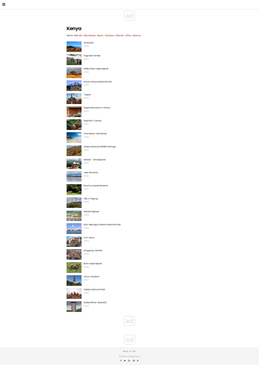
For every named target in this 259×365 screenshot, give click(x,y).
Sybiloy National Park (94, 289)
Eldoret (119, 35)
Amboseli (88, 42)
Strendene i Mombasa (95, 133)
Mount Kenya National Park (98, 81)
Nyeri (100, 35)
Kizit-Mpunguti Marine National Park (102, 224)
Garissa (109, 35)
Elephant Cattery (93, 120)
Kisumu (136, 35)
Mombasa (89, 35)
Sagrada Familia (92, 55)
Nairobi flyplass (91, 211)
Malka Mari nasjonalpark (96, 68)
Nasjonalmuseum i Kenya (97, 107)
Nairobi (78, 35)
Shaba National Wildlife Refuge (100, 146)
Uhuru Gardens (91, 276)
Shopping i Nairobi (93, 250)
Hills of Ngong (91, 198)
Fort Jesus (89, 237)
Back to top (129, 351)
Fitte (128, 35)
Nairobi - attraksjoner (95, 159)
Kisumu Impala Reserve (96, 185)
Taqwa (87, 94)
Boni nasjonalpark (93, 263)
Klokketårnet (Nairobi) (95, 302)
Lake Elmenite (91, 172)
